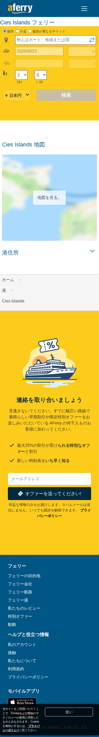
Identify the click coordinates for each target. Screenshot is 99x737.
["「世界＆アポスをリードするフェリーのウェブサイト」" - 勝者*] (20, 8)
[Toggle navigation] (84, 8)
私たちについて (22, 660)
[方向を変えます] (91, 42)
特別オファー (20, 616)
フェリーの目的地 (24, 575)
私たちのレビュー (24, 608)
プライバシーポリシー (28, 677)
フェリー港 (18, 600)
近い (69, 712)
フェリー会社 (20, 584)
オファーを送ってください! (53, 493)
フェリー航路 (20, 592)
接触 (12, 652)
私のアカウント (22, 644)
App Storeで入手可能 (22, 702)
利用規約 (16, 669)
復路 (10, 31)
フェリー (17, 566)
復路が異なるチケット (48, 31)
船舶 (12, 624)
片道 (23, 31)
